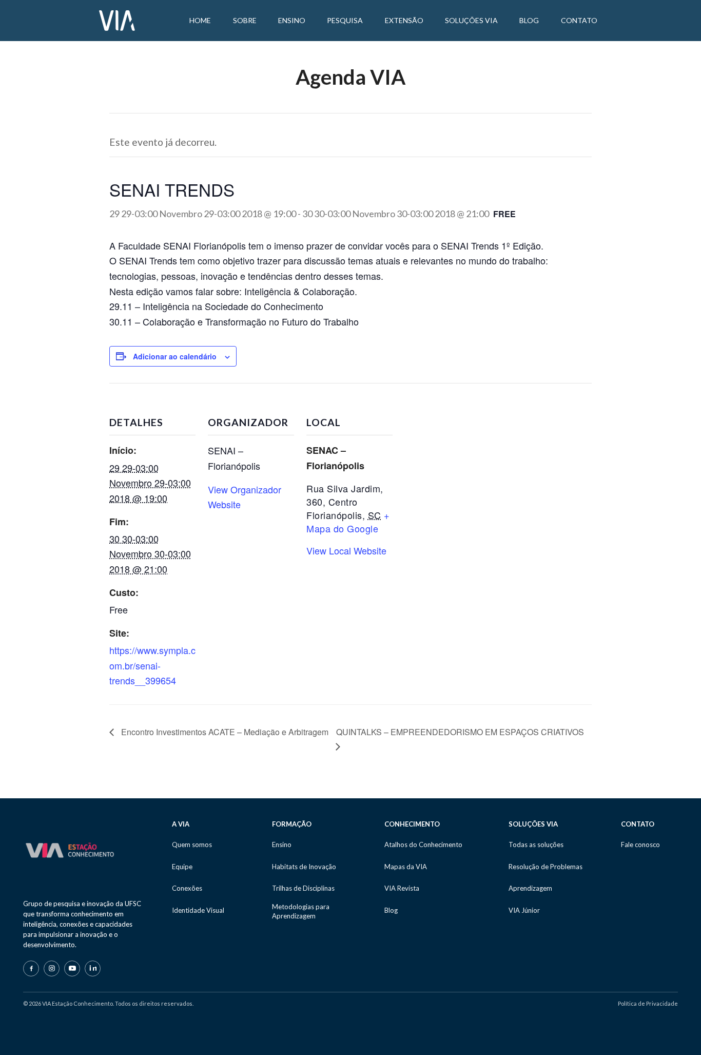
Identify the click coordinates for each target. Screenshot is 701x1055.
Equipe (182, 866)
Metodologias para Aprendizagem (300, 911)
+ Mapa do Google (348, 521)
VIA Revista (401, 888)
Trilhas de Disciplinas (303, 888)
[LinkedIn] (93, 968)
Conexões (187, 888)
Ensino (281, 844)
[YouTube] (72, 968)
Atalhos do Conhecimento (423, 844)
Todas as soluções (536, 844)
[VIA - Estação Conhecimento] (117, 19)
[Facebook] (31, 968)
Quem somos (192, 844)
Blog (391, 910)
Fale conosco (640, 844)
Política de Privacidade (648, 1003)
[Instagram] (52, 968)
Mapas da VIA (405, 866)
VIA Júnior (524, 910)
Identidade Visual (198, 910)
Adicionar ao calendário (175, 356)
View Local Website (346, 550)
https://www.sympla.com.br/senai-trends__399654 (152, 665)
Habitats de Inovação (304, 866)
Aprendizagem (530, 888)
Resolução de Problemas (545, 866)
